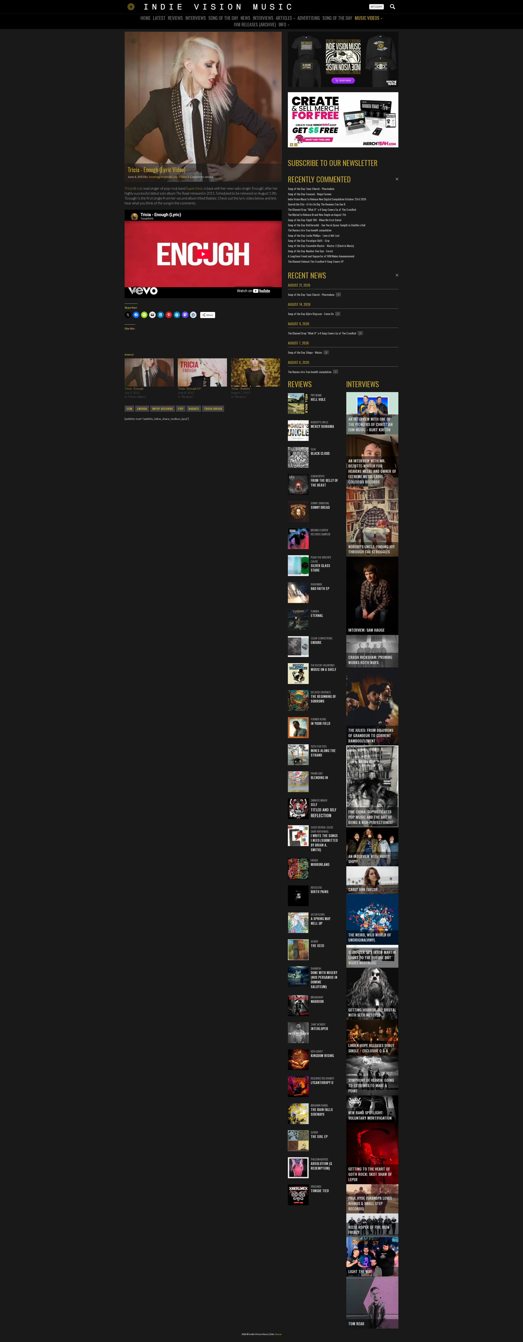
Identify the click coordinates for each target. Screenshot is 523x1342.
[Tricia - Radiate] (255, 372)
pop (180, 409)
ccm (129, 409)
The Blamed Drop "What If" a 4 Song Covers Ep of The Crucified (322, 209)
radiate (194, 409)
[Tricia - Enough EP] (202, 372)
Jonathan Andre (158, 176)
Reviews (175, 18)
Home (146, 18)
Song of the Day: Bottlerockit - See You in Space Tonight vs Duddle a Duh (326, 225)
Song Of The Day (223, 18)
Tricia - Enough (134, 388)
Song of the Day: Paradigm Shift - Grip (309, 240)
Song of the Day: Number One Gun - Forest (310, 251)
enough (142, 409)
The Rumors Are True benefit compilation (309, 230)
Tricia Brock (133, 188)
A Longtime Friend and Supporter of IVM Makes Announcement (321, 256)
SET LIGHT (376, 6)
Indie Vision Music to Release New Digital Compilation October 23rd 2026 (327, 199)
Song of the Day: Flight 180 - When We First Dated (314, 220)
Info (282, 24)
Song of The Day (337, 18)
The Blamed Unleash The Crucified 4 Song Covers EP (316, 261)
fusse (279, 1334)
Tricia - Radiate (240, 388)
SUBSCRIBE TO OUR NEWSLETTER (333, 162)
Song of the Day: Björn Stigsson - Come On (311, 314)
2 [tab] (295, 144)
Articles (284, 18)
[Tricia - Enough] (149, 372)
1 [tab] (291, 144)
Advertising (308, 18)
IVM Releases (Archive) (255, 24)
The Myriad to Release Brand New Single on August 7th (317, 214)
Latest (159, 18)
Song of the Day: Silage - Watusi (305, 352)
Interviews (195, 18)
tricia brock (213, 409)
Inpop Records (162, 409)
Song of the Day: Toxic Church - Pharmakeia (311, 188)
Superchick (194, 188)
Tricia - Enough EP (189, 388)
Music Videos (367, 18)
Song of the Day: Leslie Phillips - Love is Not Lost (314, 235)
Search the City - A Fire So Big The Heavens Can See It (316, 204)
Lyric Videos (180, 176)
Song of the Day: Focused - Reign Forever (310, 194)
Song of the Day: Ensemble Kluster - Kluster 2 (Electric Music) (321, 245)
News (245, 18)
